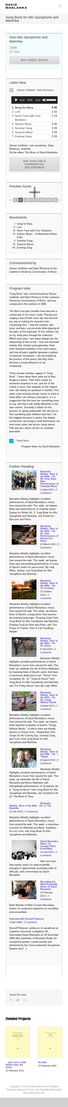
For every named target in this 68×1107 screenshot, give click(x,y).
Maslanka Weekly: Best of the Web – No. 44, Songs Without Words (49, 697)
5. (23, 128)
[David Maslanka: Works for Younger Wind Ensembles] (24, 850)
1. (24, 107)
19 (41, 199)
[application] (34, 100)
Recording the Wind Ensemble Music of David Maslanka (48, 885)
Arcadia (42, 1062)
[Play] (16, 100)
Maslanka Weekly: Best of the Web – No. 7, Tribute (49, 753)
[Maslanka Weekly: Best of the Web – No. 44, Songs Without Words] (24, 701)
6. (24, 132)
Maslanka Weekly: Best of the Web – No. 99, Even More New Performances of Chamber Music (49, 479)
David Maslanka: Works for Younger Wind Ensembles (49, 845)
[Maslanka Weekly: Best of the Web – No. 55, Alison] (24, 647)
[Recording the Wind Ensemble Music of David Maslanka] (24, 890)
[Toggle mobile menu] (60, 6)
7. (23, 136)
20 (48, 199)
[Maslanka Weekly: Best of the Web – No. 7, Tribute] (24, 758)
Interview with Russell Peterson (26, 918)
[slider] (51, 99)
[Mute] (44, 100)
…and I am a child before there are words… (16, 1065)
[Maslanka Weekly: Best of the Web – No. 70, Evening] (24, 589)
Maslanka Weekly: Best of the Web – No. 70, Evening (49, 584)
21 (54, 199)
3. (28, 117)
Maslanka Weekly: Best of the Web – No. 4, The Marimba (30, 806)
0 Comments (31, 811)
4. (23, 123)
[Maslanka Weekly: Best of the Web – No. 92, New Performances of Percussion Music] (24, 535)
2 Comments (30, 922)
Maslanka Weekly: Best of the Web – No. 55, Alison (49, 642)
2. (17, 111)
